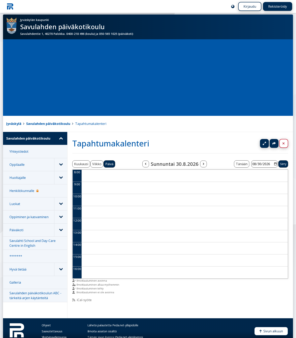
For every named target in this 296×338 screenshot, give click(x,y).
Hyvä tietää (17, 269)
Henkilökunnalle (21, 191)
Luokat (14, 204)
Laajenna (268, 143)
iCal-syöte (84, 300)
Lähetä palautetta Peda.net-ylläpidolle (112, 325)
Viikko (96, 164)
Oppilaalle (17, 164)
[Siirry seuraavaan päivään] (203, 164)
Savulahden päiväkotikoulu (48, 123)
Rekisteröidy (277, 6)
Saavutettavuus (52, 331)
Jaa (274, 143)
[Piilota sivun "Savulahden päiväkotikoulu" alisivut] (60, 138)
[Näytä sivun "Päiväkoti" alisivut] (60, 230)
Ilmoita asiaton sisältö (102, 331)
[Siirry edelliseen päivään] (145, 164)
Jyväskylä (13, 123)
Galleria (15, 282)
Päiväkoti (16, 230)
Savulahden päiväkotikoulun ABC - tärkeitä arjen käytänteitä (35, 295)
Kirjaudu (249, 6)
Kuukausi (81, 164)
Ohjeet (46, 325)
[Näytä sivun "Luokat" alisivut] (60, 203)
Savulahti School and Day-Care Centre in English (32, 243)
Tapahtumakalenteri (90, 123)
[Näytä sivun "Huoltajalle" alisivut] (60, 177)
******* (15, 256)
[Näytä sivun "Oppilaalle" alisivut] (60, 164)
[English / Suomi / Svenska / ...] (233, 6)
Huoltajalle (17, 177)
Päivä (109, 164)
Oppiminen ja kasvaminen (29, 217)
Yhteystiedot (18, 151)
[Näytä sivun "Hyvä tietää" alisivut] (60, 269)
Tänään (241, 164)
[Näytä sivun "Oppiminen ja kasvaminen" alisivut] (60, 216)
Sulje (287, 143)
